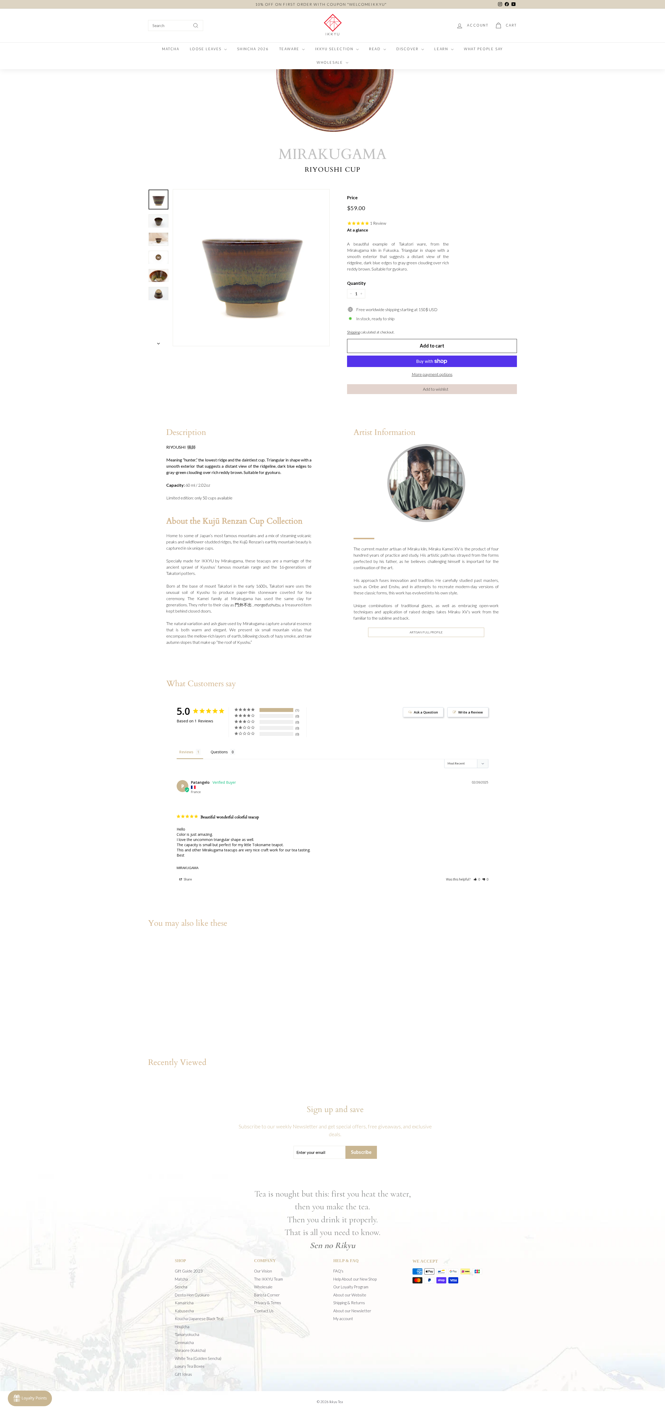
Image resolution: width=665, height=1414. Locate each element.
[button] (432, 389)
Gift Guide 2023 (189, 1271)
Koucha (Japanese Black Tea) (199, 1318)
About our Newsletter (352, 1310)
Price (352, 197)
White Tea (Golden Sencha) (198, 1358)
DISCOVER (408, 49)
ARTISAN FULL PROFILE (426, 632)
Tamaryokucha (187, 1334)
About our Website (349, 1295)
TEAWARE (290, 49)
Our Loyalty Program (350, 1286)
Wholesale (263, 1286)
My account (343, 1318)
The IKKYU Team (268, 1279)
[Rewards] (30, 1398)
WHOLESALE (330, 62)
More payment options (432, 374)
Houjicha (182, 1326)
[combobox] (175, 25)
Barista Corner (267, 1295)
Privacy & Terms (267, 1302)
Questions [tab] (219, 751)
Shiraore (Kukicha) (190, 1350)
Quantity (356, 283)
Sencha (181, 1286)
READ (375, 49)
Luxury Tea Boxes (189, 1366)
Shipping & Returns (349, 1302)
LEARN (442, 49)
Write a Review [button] (470, 712)
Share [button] (187, 879)
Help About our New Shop (355, 1279)
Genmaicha (184, 1342)
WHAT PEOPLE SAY (483, 49)
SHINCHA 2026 (253, 49)
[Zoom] (251, 267)
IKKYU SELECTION (335, 49)
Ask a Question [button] (426, 712)
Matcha (181, 1279)
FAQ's (338, 1271)
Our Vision (263, 1271)
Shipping (353, 332)
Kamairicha (184, 1302)
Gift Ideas (183, 1374)
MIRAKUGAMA (187, 867)
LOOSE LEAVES (206, 49)
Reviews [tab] (186, 751)
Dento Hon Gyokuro (192, 1295)
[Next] (158, 341)
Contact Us (264, 1310)
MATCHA (170, 49)
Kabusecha (184, 1310)
